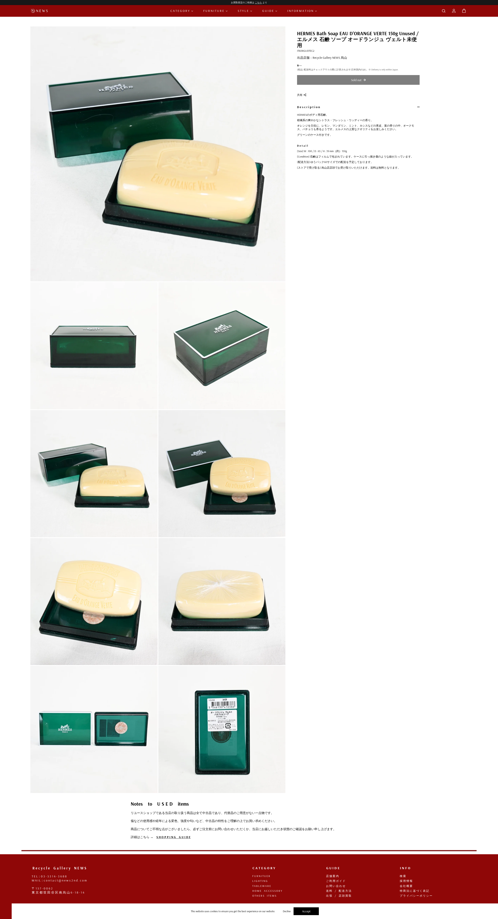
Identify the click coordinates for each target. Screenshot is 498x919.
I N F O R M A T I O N (300, 11)
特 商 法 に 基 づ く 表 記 (412, 891)
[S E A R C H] (443, 11)
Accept (306, 911)
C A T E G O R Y (180, 11)
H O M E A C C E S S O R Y (265, 891)
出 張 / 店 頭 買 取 (337, 895)
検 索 (401, 876)
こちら (258, 2)
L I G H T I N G (258, 881)
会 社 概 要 (404, 886)
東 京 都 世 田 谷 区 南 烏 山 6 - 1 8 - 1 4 (58, 892)
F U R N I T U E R (259, 876)
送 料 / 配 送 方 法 (337, 891)
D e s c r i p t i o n (308, 107)
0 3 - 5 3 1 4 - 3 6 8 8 (54, 876)
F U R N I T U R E (214, 11)
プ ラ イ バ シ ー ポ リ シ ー (414, 895)
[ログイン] (454, 11)
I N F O (403, 868)
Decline (287, 911)
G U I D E (268, 11)
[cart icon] (464, 11)
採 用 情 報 (404, 881)
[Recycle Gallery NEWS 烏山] (40, 11)
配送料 (307, 69)
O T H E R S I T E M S (262, 895)
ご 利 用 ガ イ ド (334, 881)
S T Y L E (243, 11)
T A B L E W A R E (260, 886)
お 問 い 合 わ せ (334, 886)
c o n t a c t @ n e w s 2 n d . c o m (65, 880)
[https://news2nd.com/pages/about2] (29, 872)
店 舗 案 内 (331, 876)
